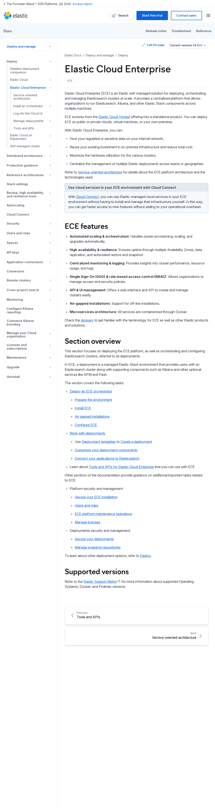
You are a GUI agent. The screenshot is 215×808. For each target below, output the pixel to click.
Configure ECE (86, 425)
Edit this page (155, 45)
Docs (7, 31)
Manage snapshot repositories (98, 547)
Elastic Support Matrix (100, 581)
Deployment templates (99, 442)
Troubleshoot (181, 31)
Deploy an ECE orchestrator (91, 391)
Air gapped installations (92, 416)
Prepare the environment (93, 400)
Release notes (156, 31)
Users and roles (86, 505)
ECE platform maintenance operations (103, 514)
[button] (70, 81)
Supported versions (97, 571)
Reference (204, 31)
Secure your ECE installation (96, 497)
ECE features (86, 226)
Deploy (145, 556)
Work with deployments (87, 433)
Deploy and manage (21, 46)
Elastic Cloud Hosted (114, 117)
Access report (82, 4)
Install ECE (83, 408)
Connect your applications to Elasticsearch (107, 458)
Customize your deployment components (106, 450)
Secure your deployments (94, 539)
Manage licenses (87, 522)
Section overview (93, 341)
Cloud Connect (87, 197)
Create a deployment (136, 442)
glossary (87, 320)
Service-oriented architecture (100, 172)
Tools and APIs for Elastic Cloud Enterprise (121, 467)
